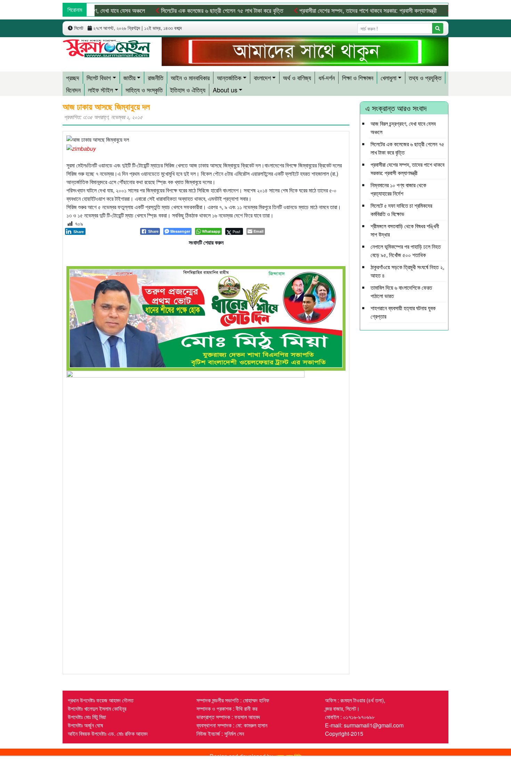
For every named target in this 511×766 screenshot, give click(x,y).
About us (225, 89)
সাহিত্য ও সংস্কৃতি (144, 89)
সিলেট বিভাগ (99, 77)
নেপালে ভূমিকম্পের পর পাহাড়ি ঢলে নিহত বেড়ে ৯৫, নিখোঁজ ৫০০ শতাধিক (406, 250)
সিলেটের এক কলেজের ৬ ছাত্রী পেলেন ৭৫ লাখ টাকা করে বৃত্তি (221, 10)
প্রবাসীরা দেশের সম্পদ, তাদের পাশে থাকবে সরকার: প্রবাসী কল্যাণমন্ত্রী (367, 10)
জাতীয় (129, 77)
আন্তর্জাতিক (229, 77)
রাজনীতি (155, 77)
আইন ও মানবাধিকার (190, 77)
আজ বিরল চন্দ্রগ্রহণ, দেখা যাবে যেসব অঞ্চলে (100, 10)
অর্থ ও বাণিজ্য (297, 77)
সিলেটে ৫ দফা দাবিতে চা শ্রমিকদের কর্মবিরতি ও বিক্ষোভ (401, 209)
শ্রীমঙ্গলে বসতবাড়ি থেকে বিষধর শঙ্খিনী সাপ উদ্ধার (405, 230)
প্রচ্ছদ (72, 77)
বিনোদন (73, 89)
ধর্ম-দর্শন (326, 77)
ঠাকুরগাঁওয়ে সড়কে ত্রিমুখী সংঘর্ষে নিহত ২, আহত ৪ (407, 271)
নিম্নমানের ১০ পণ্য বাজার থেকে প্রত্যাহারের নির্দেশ (398, 189)
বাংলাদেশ (262, 77)
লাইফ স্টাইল (100, 89)
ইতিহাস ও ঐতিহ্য (187, 89)
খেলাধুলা (388, 77)
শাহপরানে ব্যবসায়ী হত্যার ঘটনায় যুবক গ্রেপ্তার (403, 312)
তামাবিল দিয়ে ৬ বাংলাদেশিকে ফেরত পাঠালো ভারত (401, 291)
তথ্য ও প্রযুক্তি (425, 77)
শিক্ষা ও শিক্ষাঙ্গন (357, 77)
